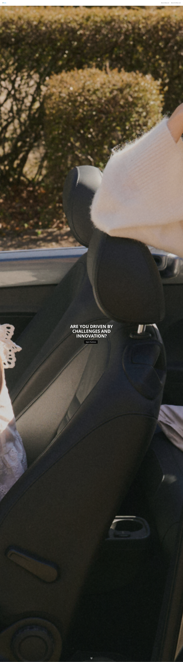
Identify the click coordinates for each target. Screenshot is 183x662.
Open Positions (91, 342)
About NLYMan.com (176, 3)
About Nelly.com (165, 3)
